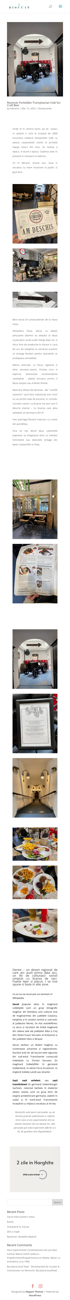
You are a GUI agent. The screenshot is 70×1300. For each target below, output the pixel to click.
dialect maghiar (44, 1044)
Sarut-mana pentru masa (21, 1216)
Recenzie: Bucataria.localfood (41, 1270)
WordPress (35, 1295)
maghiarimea (24, 1015)
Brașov (38, 1038)
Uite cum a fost (31, 1174)
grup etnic (47, 1091)
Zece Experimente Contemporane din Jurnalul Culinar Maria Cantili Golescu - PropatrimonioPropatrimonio (32, 1253)
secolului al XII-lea (46, 1103)
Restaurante (45, 108)
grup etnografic (48, 1007)
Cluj (55, 1031)
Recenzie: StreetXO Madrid (21, 1236)
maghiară (52, 1004)
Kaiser (10, 1221)
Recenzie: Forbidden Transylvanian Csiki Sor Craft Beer (34, 104)
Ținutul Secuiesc (42, 1060)
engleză (17, 1071)
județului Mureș (24, 1023)
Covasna (52, 1015)
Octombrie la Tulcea (18, 1226)
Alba (47, 1031)
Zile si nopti (13, 1231)
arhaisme (32, 1048)
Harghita (17, 1019)
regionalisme (50, 1048)
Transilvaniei (50, 1099)
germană (52, 1064)
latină (32, 1068)
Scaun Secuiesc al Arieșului (39, 1034)
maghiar (17, 1011)
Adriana (14, 108)
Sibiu (29, 1038)
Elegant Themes (34, 1291)
